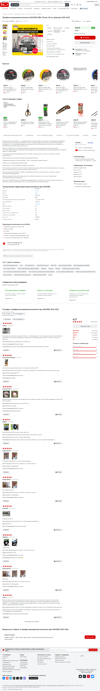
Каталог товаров (7, 671)
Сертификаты (6, 662)
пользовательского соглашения (55, 685)
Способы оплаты (42, 664)
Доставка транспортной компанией (44, 659)
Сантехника (74, 8)
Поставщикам (23, 662)
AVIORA (77, 142)
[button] (8, 313)
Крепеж (20, 8)
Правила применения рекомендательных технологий (11, 668)
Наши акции (23, 656)
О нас (4, 658)
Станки (54, 8)
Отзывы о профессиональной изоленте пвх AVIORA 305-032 (30, 309)
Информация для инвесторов (10, 660)
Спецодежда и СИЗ (63, 8)
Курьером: (78, 53)
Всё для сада (28, 8)
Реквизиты (5, 656)
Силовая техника (46, 8)
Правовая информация (8, 666)
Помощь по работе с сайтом (63, 662)
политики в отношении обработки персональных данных (30, 685)
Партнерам (23, 666)
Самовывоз (40, 662)
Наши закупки (23, 667)
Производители (6, 664)
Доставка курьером (42, 656)
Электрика (36, 8)
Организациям (24, 664)
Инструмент (13, 8)
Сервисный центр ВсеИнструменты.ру (60, 657)
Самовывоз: (78, 49)
